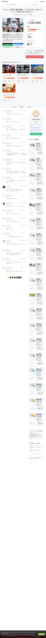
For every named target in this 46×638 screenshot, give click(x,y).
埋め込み (8, 47)
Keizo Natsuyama (9, 267)
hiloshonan (8, 168)
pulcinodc (8, 233)
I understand (41, 634)
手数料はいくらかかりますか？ (35, 445)
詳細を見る (32, 152)
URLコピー (19, 45)
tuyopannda (8, 258)
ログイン (37, 1)
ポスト (8, 43)
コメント (37, 107)
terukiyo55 (8, 150)
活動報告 (14, 107)
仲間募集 (29, 107)
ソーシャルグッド (24, 14)
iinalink (7, 142)
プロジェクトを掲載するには (11, 4)
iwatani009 (8, 249)
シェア (19, 43)
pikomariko (8, 186)
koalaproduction (9, 202)
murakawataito (9, 217)
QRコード (19, 47)
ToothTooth (17, 14)
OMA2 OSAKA (9, 159)
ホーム (6, 107)
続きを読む (24, 154)
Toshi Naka (8, 177)
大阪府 (31, 14)
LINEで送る (8, 45)
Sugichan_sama (9, 195)
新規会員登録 (42, 1)
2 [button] (10, 277)
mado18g (8, 225)
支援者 (21, 107)
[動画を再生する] (13, 25)
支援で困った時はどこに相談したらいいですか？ (36, 451)
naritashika (8, 134)
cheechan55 (8, 240)
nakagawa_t (8, 118)
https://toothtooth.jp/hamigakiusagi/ (36, 129)
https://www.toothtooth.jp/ (36, 127)
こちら (41, 457)
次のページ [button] (18, 277)
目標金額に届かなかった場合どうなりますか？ (36, 448)
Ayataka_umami (9, 125)
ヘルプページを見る (36, 453)
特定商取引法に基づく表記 (35, 131)
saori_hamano (9, 110)
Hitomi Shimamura (9, 210)
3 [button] (12, 277)
